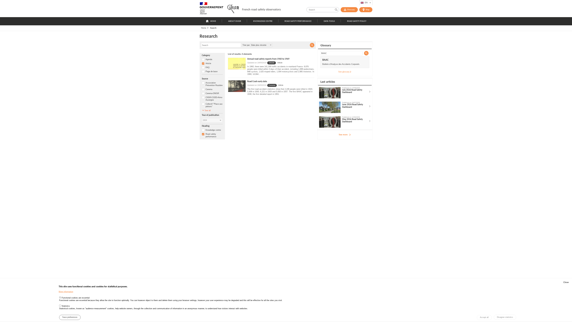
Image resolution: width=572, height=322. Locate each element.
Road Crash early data (257, 81)
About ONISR (234, 21)
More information (66, 292)
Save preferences (69, 317)
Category (206, 55)
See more (343, 135)
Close (566, 282)
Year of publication (210, 115)
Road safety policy (356, 21)
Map (367, 9)
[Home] (211, 9)
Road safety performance (298, 21)
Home (213, 21)
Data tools (329, 21)
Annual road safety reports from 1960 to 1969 (268, 59)
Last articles (327, 81)
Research (208, 36)
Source (205, 79)
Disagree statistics (505, 317)
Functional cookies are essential (76, 298)
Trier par (246, 45)
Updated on (256, 63)
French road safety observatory (261, 9)
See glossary (344, 72)
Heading (205, 126)
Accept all (484, 317)
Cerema (272, 85)
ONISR (271, 63)
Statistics (66, 306)
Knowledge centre (262, 21)
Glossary (351, 9)
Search (213, 28)
